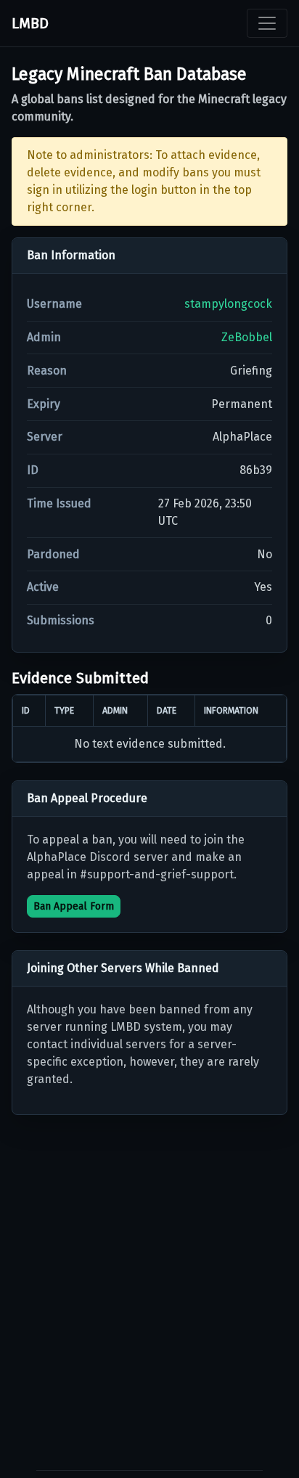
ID (32, 470)
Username (54, 304)
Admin (44, 337)
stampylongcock (228, 304)
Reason (47, 370)
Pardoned (53, 554)
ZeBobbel (246, 337)
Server (44, 437)
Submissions (60, 620)
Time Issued (59, 503)
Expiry (43, 404)
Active (43, 587)
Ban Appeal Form (73, 906)
